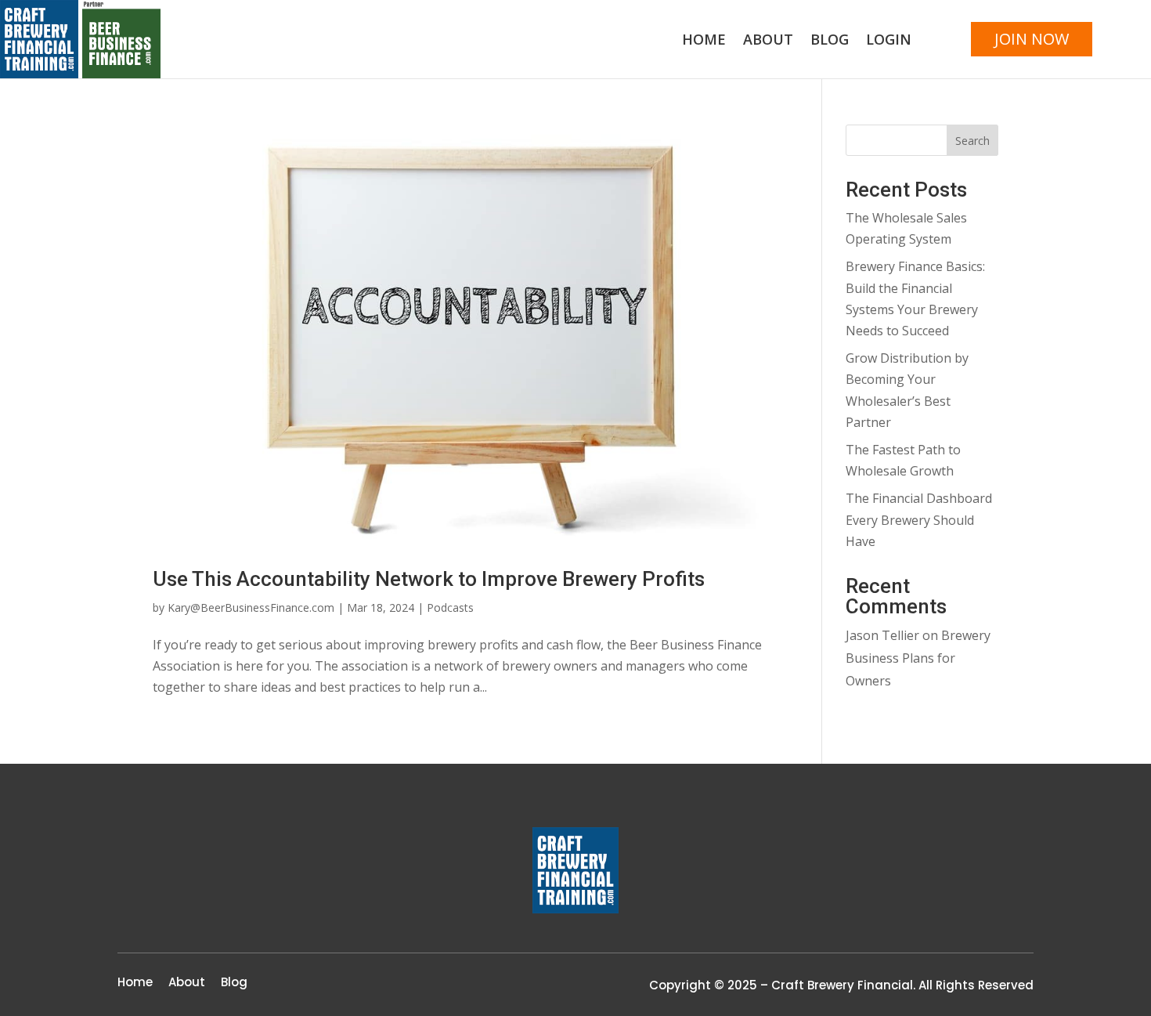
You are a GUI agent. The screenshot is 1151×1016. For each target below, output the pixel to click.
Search (972, 140)
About (768, 41)
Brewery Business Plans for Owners (918, 658)
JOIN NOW (1031, 38)
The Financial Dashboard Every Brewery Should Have (919, 519)
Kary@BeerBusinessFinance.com (251, 607)
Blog (829, 41)
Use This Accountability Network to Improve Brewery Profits (429, 579)
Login (888, 41)
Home (704, 41)
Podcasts (450, 607)
